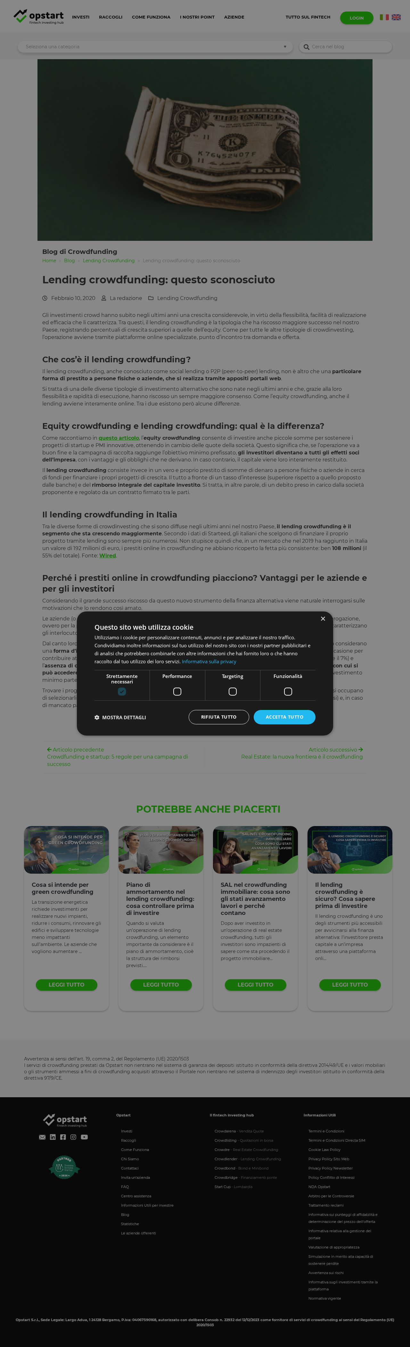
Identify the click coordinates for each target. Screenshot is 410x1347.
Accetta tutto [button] (284, 717)
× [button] (322, 619)
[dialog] (205, 673)
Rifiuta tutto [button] (219, 717)
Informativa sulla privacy (209, 661)
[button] (120, 717)
